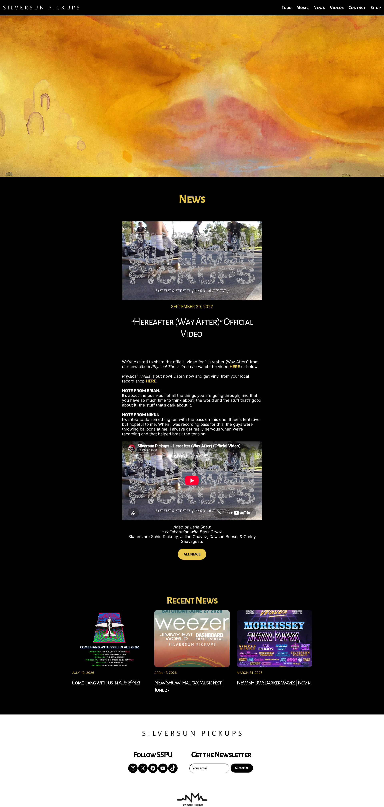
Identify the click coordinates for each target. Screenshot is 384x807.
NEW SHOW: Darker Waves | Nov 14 (274, 683)
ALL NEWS (192, 554)
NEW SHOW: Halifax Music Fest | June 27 (188, 686)
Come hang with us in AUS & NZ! (106, 683)
